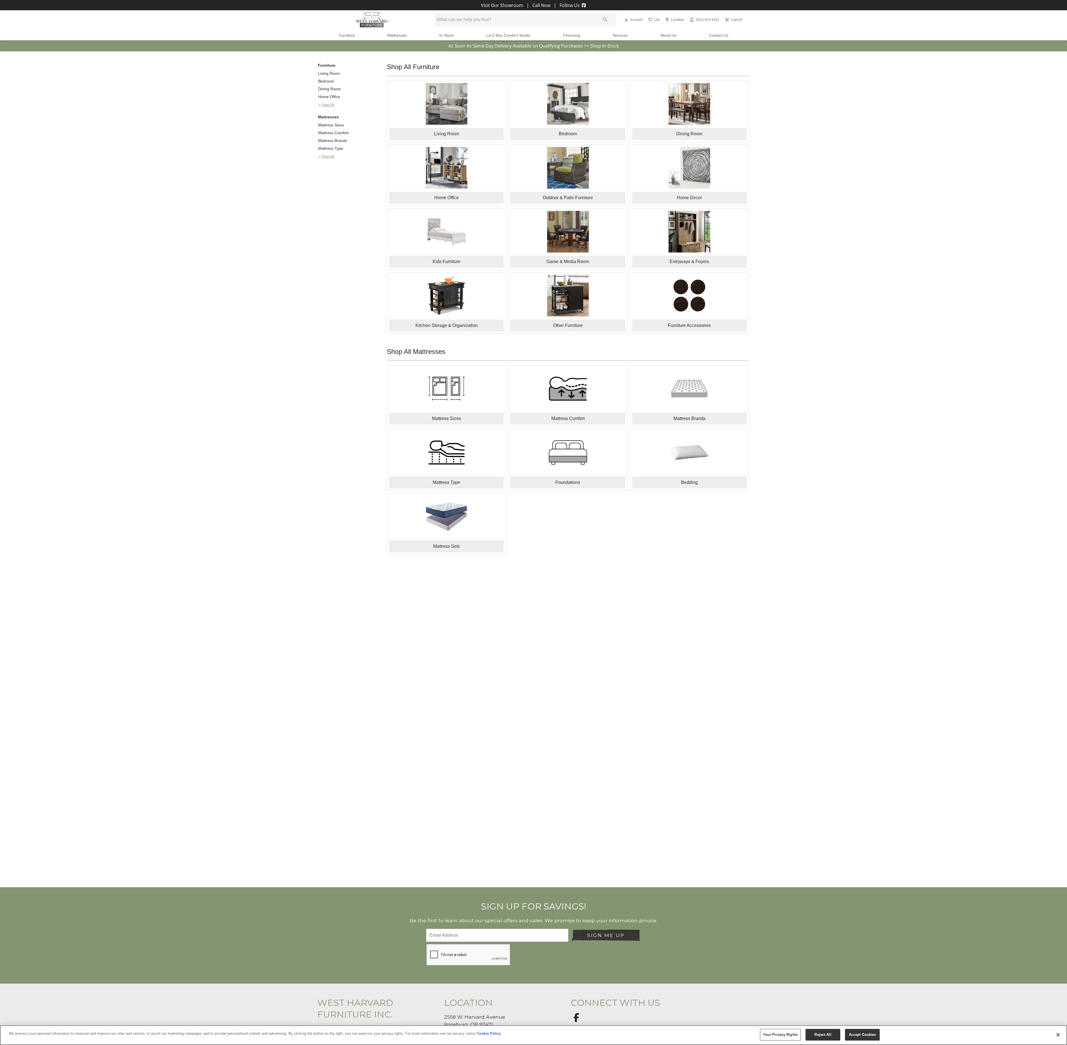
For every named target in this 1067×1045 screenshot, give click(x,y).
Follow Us (570, 5)
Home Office (329, 96)
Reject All (822, 1034)
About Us (668, 35)
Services (620, 35)
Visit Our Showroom (502, 5)
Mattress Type (330, 148)
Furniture (347, 35)
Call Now (541, 5)
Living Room (329, 73)
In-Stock (446, 35)
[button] (626, 19)
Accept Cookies (862, 1034)
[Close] (1058, 1035)
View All (327, 105)
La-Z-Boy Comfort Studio (508, 35)
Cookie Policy (489, 1033)
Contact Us (718, 35)
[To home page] (372, 19)
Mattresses (397, 35)
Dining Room (329, 89)
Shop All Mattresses (416, 351)
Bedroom (326, 81)
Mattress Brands (332, 140)
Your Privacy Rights (780, 1034)
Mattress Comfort (333, 133)
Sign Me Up (605, 935)
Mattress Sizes (331, 125)
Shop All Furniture (413, 67)
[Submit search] (605, 20)
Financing (571, 35)
